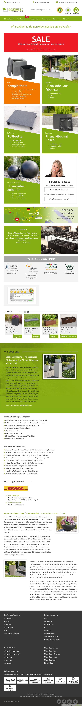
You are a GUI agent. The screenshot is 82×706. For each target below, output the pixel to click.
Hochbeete (34, 19)
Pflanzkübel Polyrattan (52, 654)
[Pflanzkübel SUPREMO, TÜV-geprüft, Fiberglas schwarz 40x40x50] (13, 320)
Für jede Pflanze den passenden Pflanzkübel (20, 436)
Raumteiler (46, 19)
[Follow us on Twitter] (58, 702)
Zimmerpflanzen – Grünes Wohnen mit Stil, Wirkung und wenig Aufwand (30, 450)
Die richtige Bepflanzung (13, 433)
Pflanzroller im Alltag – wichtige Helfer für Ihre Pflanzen (24, 463)
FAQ (45, 627)
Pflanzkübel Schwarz (51, 648)
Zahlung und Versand (51, 636)
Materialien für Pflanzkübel (14, 438)
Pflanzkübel (9, 19)
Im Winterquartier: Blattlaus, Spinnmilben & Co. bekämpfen (25, 423)
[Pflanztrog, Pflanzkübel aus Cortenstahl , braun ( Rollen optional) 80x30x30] (50, 320)
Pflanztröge (8, 657)
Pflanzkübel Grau (50, 651)
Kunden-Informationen (52, 639)
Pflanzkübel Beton (50, 657)
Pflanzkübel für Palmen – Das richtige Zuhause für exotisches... (27, 455)
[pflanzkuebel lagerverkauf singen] (41, 215)
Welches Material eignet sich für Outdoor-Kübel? (22, 473)
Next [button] (28, 312)
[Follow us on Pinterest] (75, 702)
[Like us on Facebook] (63, 702)
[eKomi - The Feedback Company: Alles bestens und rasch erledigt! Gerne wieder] (22, 295)
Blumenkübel (48, 663)
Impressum (8, 624)
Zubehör (56, 19)
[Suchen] (50, 9)
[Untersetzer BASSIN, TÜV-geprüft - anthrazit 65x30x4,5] (32, 320)
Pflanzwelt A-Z (49, 624)
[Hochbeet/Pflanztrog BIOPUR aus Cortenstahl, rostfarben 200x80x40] (68, 320)
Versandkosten (77, 705)
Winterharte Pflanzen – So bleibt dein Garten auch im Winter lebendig (29, 452)
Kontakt (7, 621)
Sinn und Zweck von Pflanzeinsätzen (17, 428)
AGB (5, 630)
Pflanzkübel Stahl (50, 660)
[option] (13, 326)
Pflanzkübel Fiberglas (11, 651)
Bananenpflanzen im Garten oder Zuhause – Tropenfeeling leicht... (28, 458)
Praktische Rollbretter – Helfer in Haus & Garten (22, 471)
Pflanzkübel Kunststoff (12, 654)
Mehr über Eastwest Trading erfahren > (19, 405)
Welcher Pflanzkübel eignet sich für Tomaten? (21, 466)
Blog (45, 618)
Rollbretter (22, 18)
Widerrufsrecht (49, 633)
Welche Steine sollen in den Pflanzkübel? (19, 468)
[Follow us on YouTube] (69, 702)
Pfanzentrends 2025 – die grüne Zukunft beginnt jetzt (24, 460)
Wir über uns (8, 618)
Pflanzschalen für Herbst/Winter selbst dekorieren (22, 425)
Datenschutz (8, 627)
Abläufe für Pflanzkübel (13, 431)
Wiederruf (47, 630)
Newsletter (48, 621)
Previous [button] (25, 312)
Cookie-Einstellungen (11, 633)
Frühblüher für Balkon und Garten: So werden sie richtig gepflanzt (27, 420)
